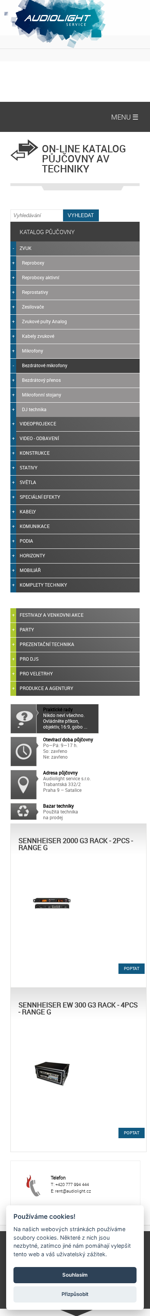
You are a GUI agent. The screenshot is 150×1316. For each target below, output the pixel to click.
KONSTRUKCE (35, 453)
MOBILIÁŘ (30, 570)
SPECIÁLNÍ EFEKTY (40, 497)
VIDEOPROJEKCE (38, 423)
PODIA (26, 541)
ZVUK (26, 248)
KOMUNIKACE (35, 526)
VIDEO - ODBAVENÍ (39, 438)
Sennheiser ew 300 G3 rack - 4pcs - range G (78, 1008)
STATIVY (28, 467)
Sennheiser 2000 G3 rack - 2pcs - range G (75, 844)
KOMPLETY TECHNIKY (43, 585)
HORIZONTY (32, 555)
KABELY (28, 511)
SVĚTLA (28, 482)
